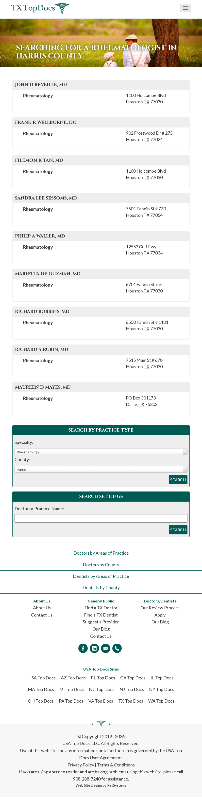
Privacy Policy (80, 764)
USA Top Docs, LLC (81, 743)
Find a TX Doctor (101, 607)
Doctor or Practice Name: (39, 508)
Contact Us (41, 615)
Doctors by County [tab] (101, 564)
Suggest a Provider (101, 621)
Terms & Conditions (116, 764)
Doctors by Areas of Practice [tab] (101, 553)
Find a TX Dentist (101, 615)
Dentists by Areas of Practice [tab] (101, 576)
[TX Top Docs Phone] (117, 648)
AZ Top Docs (73, 677)
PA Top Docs (71, 701)
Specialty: (24, 442)
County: (22, 459)
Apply (160, 615)
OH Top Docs (41, 701)
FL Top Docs (103, 677)
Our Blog (101, 629)
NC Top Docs (101, 689)
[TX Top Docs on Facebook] (83, 648)
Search (178, 479)
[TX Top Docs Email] (105, 648)
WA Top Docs (161, 701)
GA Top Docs (132, 677)
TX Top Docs (130, 701)
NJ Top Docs (131, 689)
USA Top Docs (42, 677)
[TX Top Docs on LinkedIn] (94, 648)
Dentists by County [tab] (101, 587)
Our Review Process (160, 607)
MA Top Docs (41, 689)
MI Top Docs (71, 689)
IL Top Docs (162, 677)
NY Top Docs (161, 689)
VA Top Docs (100, 701)
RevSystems (116, 785)
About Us (42, 607)
